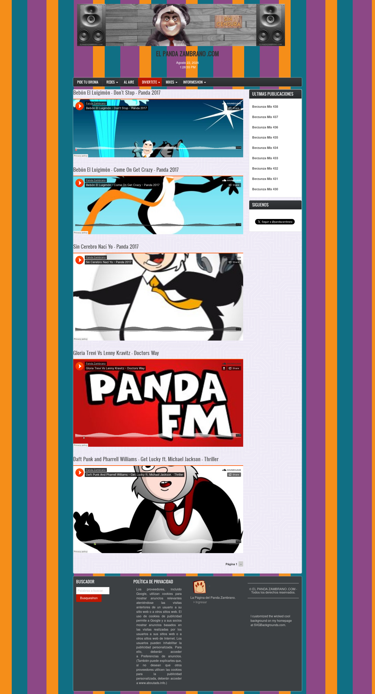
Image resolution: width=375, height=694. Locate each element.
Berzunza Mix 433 (265, 158)
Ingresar (201, 602)
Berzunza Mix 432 (265, 168)
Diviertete (149, 82)
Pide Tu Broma (87, 82)
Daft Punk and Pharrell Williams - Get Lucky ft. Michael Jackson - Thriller (146, 459)
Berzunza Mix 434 (265, 147)
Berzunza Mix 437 (265, 117)
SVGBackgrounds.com (269, 625)
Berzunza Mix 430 (265, 189)
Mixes (170, 82)
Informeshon (193, 82)
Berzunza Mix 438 (265, 106)
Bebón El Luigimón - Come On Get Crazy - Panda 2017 (126, 169)
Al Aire (129, 82)
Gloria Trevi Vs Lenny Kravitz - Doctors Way (116, 352)
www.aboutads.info (152, 683)
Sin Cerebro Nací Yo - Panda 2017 (105, 246)
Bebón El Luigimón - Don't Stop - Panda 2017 (116, 92)
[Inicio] (203, 583)
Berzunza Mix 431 (265, 178)
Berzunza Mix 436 (265, 127)
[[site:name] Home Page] (273, 604)
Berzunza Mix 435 (265, 137)
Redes (110, 82)
